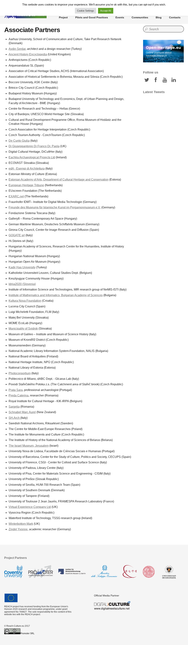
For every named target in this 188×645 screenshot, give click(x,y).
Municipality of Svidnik (23, 328)
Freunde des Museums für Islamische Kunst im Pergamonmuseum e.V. (55, 207)
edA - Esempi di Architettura (27, 168)
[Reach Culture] (26, 16)
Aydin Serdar (17, 48)
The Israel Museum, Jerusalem (29, 445)
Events (119, 17)
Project (63, 17)
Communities (140, 17)
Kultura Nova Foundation (25, 300)
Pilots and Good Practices (91, 17)
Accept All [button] (105, 10)
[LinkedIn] (173, 79)
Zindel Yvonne (18, 529)
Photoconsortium (20, 373)
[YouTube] (164, 79)
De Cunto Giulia (19, 140)
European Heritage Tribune (26, 185)
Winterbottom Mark (21, 523)
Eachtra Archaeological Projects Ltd (32, 157)
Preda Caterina (18, 395)
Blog (159, 17)
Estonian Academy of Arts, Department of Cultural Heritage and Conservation (59, 179)
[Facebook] (155, 79)
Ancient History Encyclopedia (28, 54)
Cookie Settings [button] (85, 10)
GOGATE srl (17, 235)
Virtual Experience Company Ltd (30, 506)
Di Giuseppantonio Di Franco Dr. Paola (34, 146)
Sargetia (14, 406)
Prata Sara (16, 390)
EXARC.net (16, 196)
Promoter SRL (27, 633)
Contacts (174, 17)
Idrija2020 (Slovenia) (22, 284)
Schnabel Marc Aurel (22, 412)
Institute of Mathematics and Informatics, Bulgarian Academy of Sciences (56, 295)
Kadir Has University (22, 267)
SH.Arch (14, 417)
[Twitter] (146, 79)
